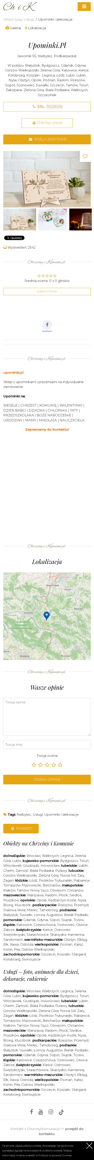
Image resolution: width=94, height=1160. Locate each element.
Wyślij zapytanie (49, 139)
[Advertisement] (47, 486)
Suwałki (42, 85)
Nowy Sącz (39, 890)
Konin (7, 949)
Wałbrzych (79, 90)
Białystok (32, 65)
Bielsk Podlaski (76, 915)
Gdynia (80, 65)
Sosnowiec (25, 85)
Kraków (9, 890)
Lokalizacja (36, 28)
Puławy (61, 870)
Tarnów (72, 85)
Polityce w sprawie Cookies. (55, 1155)
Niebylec (45, 56)
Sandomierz (13, 939)
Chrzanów (75, 890)
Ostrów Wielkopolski (37, 949)
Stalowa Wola (14, 910)
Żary (80, 875)
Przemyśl (81, 905)
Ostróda (26, 944)
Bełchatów (51, 885)
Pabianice (82, 880)
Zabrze (9, 930)
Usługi (29, 19)
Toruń (83, 85)
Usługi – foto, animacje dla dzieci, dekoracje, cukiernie (41, 975)
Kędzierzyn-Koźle (62, 900)
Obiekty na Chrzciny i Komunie (38, 843)
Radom (63, 80)
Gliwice (82, 925)
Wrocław (33, 856)
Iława (14, 944)
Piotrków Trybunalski (55, 880)
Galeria (15, 28)
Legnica (48, 75)
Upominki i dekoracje (55, 19)
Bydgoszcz (50, 65)
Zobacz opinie (47, 291)
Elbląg (82, 939)
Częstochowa (44, 925)
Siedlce (76, 895)
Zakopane (14, 90)
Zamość (22, 870)
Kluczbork (23, 905)
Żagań (8, 880)
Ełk (5, 944)
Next (86, 179)
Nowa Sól (68, 875)
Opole (36, 80)
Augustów (54, 915)
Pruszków (11, 900)
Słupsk (66, 920)
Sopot (10, 85)
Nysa (13, 80)
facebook (47, 331)
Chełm (8, 870)
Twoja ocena (47, 755)
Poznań (49, 80)
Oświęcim (58, 890)
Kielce (83, 70)
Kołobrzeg (16, 75)
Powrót (23, 828)
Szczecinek (47, 95)
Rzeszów (77, 80)
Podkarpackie (65, 56)
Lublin (81, 75)
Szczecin (57, 85)
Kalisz (78, 944)
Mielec (32, 910)
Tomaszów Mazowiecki (22, 885)
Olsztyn (24, 80)
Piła (17, 949)
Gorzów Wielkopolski (22, 70)
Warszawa (35, 895)
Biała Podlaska (57, 90)
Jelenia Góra (50, 70)
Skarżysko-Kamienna (67, 934)
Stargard (79, 954)
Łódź (60, 75)
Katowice (69, 70)
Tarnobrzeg (48, 910)
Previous (7, 179)
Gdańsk (67, 65)
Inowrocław (50, 865)
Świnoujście (31, 959)
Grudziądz (31, 865)
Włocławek (12, 865)
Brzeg (8, 905)
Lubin (70, 75)
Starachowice (37, 934)
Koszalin (33, 75)
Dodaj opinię (47, 779)
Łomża (39, 915)
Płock (63, 895)
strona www (50, 123)
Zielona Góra (34, 90)
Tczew (78, 920)
